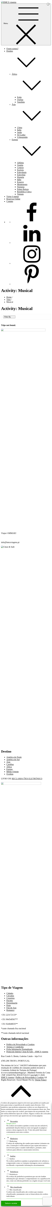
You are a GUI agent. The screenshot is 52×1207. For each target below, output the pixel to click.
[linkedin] (32, 243)
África (9, 767)
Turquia (20, 194)
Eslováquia (21, 172)
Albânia (20, 163)
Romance (10, 1010)
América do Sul (13, 759)
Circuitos (10, 996)
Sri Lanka (21, 135)
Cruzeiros (10, 998)
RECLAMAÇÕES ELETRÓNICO (27, 778)
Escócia (20, 170)
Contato (9, 201)
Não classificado (16, 1187)
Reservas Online (13, 199)
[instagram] (32, 263)
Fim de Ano (11, 1008)
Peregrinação (11, 1003)
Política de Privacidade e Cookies (20, 1044)
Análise (12, 1156)
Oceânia (9, 774)
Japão (19, 132)
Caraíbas (10, 764)
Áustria (20, 165)
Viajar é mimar (12, 196)
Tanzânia (21, 102)
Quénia (20, 99)
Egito (19, 97)
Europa (9, 769)
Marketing (14, 1138)
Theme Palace (41, 1080)
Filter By (7, 317)
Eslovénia (21, 175)
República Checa (24, 192)
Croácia (20, 167)
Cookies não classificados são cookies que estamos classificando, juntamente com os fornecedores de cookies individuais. (27, 1194)
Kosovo (20, 182)
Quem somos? (12, 49)
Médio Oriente (12, 771)
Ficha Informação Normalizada (19, 1049)
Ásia (8, 762)
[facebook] (32, 222)
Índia (19, 130)
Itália (19, 179)
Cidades (9, 993)
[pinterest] (32, 284)
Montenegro (22, 184)
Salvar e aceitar (11, 1203)
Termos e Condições (15, 1047)
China (19, 127)
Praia (8, 1005)
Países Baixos (23, 189)
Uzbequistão (22, 137)
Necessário (14, 1121)
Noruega (20, 187)
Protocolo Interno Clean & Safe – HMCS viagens (27, 1052)
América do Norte (14, 757)
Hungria (20, 177)
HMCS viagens (7, 1077)
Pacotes (9, 1000)
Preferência (14, 1172)
